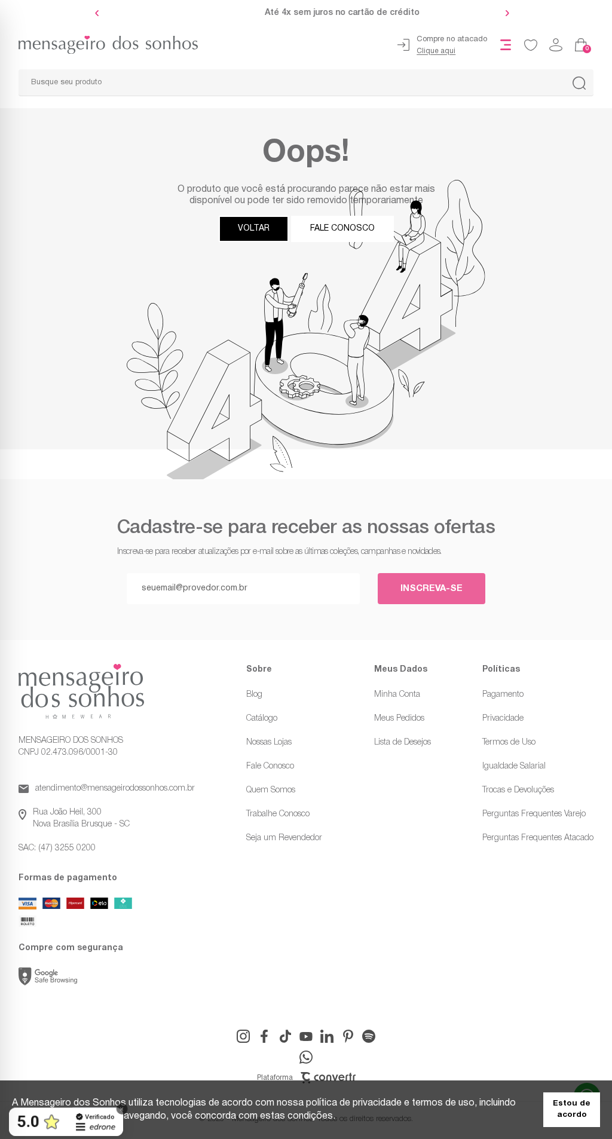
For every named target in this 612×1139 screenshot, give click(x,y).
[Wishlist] (530, 44)
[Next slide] (504, 13)
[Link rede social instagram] (243, 1036)
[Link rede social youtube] (306, 1036)
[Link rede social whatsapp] (306, 1057)
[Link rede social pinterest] (348, 1036)
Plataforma (275, 1078)
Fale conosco (342, 228)
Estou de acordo (571, 1109)
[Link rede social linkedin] (327, 1036)
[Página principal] (99, 45)
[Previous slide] (100, 13)
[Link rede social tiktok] (285, 1036)
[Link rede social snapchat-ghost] (369, 1036)
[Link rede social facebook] (264, 1036)
